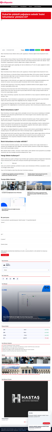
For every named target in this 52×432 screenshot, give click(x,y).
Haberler (2, 10)
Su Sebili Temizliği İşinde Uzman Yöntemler (11, 345)
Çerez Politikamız (22, 430)
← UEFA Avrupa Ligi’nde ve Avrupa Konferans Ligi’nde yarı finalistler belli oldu (13, 174)
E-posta (3, 239)
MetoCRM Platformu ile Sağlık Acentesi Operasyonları (13, 348)
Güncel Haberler (14, 6)
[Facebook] (3, 278)
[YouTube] (13, 278)
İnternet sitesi (4, 244)
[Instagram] (10, 278)
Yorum (3, 222)
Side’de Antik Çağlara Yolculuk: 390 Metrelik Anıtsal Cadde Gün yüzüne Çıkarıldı (18, 349)
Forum (30, 6)
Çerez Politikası (37, 6)
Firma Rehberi (23, 6)
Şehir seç (5, 267)
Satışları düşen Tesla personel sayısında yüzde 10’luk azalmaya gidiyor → (37, 174)
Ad (2, 234)
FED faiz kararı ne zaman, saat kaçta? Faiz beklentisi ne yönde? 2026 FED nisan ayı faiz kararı (21, 346)
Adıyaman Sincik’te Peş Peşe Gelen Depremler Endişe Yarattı (15, 350)
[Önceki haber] (45, 287)
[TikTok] (17, 278)
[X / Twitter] (6, 278)
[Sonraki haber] (48, 287)
